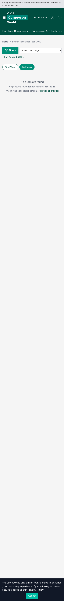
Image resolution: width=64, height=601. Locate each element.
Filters (12, 50)
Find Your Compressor (15, 31)
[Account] (52, 17)
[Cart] (60, 17)
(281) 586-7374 (10, 5)
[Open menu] (4, 17)
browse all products (50, 91)
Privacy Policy (35, 589)
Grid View (10, 67)
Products (39, 17)
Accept (32, 595)
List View (27, 67)
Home (5, 41)
